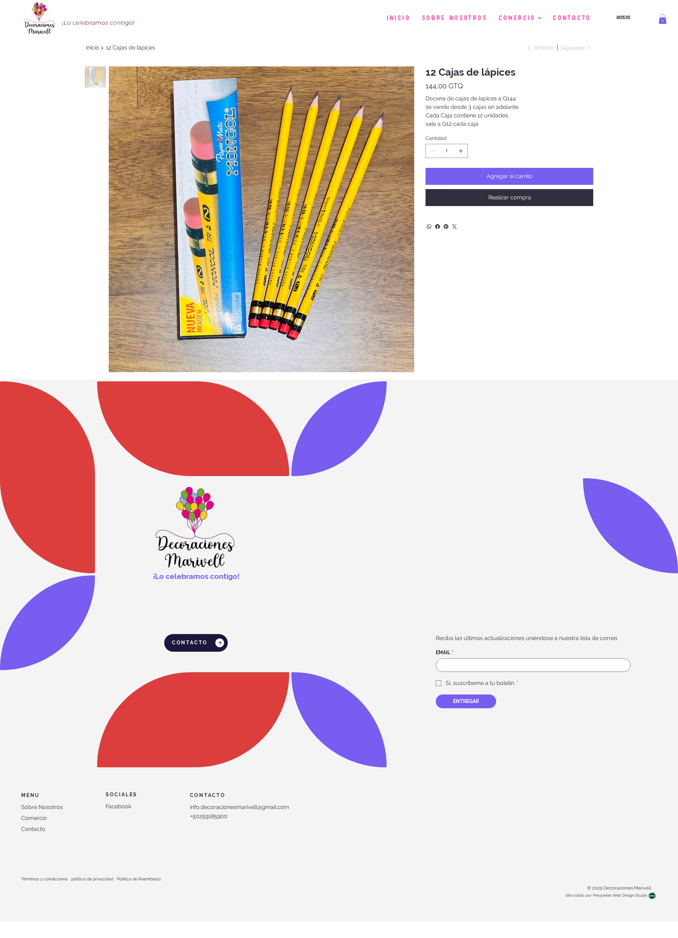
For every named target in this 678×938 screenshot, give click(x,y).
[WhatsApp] (429, 226)
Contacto (33, 829)
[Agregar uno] (461, 151)
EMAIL (444, 652)
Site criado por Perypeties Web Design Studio (606, 895)
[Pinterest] (446, 226)
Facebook (118, 806)
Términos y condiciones (44, 879)
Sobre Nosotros (42, 807)
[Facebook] (437, 226)
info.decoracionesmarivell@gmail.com (239, 807)
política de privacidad (92, 879)
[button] (663, 19)
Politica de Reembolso (139, 879)
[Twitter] (454, 226)
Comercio (34, 818)
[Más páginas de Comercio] (539, 18)
